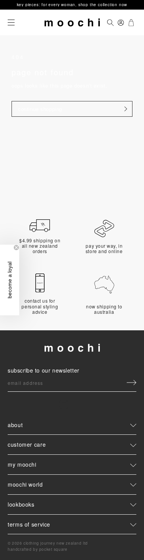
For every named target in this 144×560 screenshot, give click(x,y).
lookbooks (21, 504)
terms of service (29, 524)
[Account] (121, 22)
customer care (27, 444)
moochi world (25, 484)
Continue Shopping (40, 109)
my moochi (22, 464)
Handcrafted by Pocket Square (37, 549)
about (15, 425)
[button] (9, 280)
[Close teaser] (16, 247)
